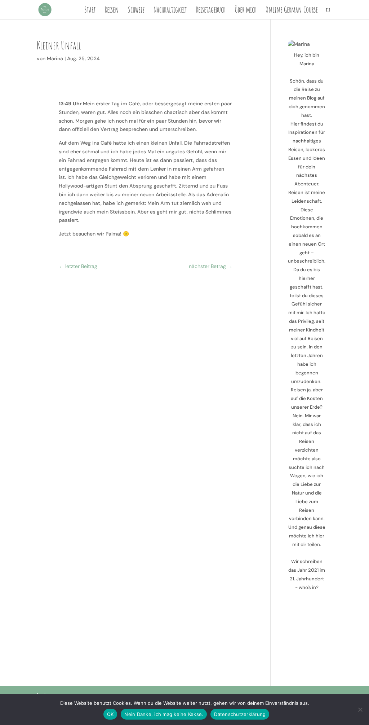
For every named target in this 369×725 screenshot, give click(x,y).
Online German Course (292, 10)
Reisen (112, 10)
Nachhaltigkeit (170, 10)
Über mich (246, 10)
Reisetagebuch (211, 10)
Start (90, 10)
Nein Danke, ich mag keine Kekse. (163, 714)
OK (110, 714)
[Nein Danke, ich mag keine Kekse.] (360, 709)
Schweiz (136, 10)
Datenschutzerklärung (240, 714)
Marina (55, 58)
